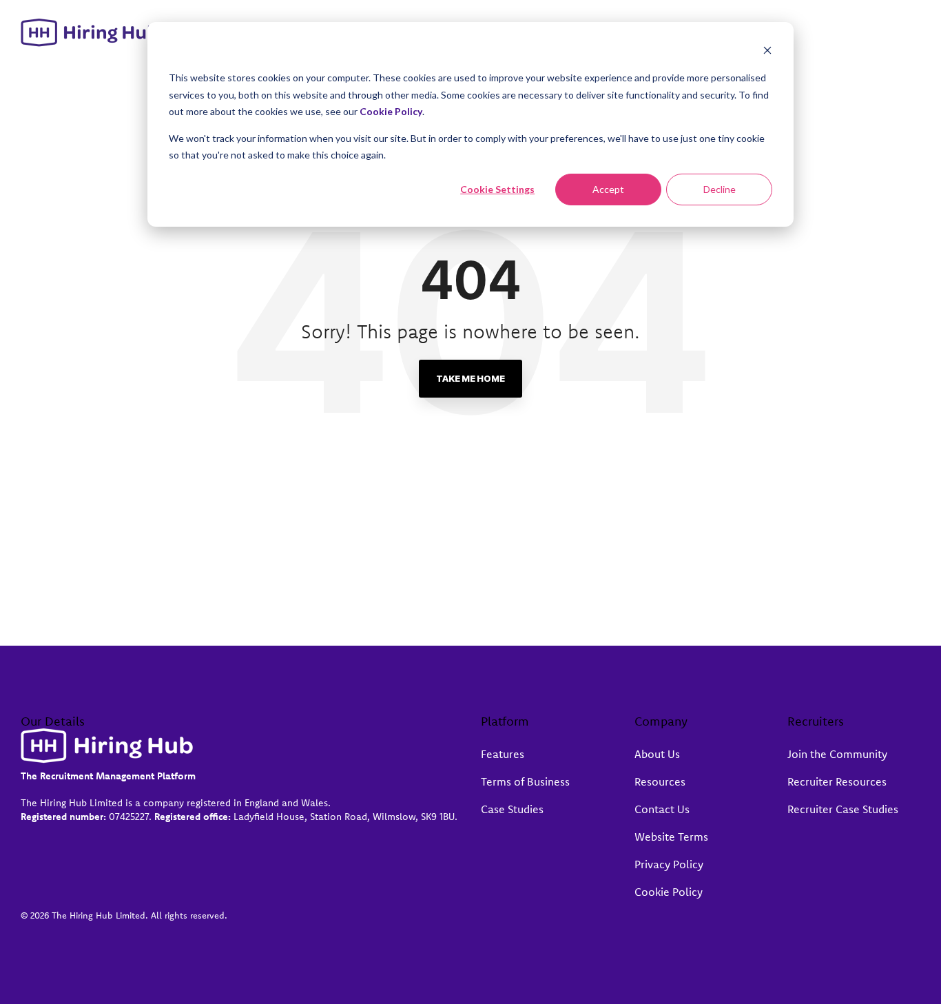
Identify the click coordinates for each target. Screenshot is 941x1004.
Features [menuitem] (502, 754)
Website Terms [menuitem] (671, 836)
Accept (608, 189)
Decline (719, 189)
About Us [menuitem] (657, 754)
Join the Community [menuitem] (837, 754)
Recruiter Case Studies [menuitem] (842, 809)
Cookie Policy (391, 111)
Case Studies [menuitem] (512, 809)
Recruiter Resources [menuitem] (837, 781)
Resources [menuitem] (659, 781)
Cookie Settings (497, 189)
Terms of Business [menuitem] (525, 781)
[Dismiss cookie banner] (767, 52)
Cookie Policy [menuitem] (668, 892)
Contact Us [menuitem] (662, 809)
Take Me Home (470, 378)
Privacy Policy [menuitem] (668, 864)
